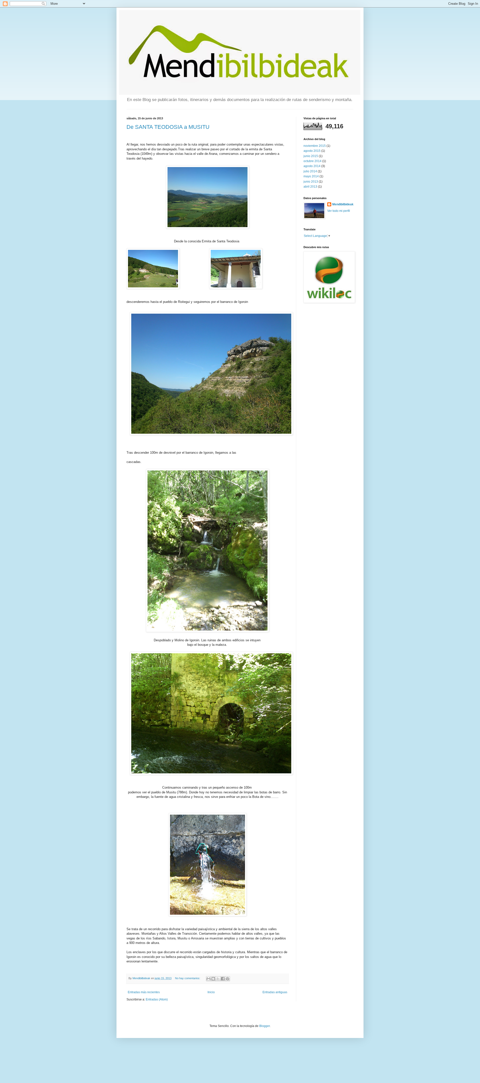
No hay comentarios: (188, 978)
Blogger (264, 1026)
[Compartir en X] (218, 978)
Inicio (211, 992)
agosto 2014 (312, 166)
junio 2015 (311, 156)
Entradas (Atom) (157, 999)
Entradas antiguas (274, 992)
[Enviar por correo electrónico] (208, 978)
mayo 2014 (311, 176)
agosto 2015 (312, 151)
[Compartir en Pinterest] (227, 978)
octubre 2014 (313, 161)
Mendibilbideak (343, 204)
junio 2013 (311, 181)
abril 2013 (310, 186)
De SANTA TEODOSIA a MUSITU (168, 127)
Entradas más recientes (144, 992)
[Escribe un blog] (213, 978)
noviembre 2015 (315, 146)
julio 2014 (310, 171)
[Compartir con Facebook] (222, 978)
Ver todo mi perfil (338, 211)
